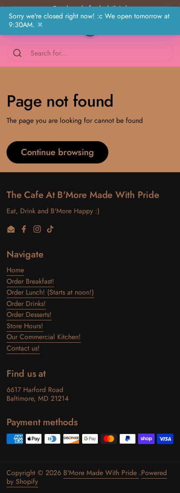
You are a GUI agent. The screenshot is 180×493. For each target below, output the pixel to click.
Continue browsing (57, 152)
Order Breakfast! (30, 281)
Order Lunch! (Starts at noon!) (50, 292)
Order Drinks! (26, 304)
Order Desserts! (29, 314)
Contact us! (23, 348)
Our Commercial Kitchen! (44, 337)
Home (15, 270)
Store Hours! (25, 326)
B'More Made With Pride (101, 473)
